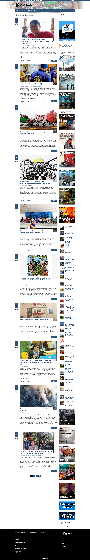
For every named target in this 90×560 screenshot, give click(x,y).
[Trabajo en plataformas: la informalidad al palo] (62, 352)
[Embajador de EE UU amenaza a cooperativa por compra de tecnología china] (62, 336)
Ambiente (22, 185)
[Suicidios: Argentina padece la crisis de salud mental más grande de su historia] (62, 228)
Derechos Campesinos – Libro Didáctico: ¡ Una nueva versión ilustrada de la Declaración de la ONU (35, 279)
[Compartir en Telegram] (31, 61)
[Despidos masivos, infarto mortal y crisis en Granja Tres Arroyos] (62, 384)
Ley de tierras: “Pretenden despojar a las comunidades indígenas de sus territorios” (69, 367)
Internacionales (23, 283)
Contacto (28, 0)
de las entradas (18, 551)
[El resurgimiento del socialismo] (62, 341)
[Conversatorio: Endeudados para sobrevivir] (62, 246)
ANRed (63, 538)
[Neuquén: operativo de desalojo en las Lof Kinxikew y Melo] (62, 295)
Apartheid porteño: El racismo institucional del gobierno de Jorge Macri (69, 346)
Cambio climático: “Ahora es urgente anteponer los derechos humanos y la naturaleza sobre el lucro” (36, 362)
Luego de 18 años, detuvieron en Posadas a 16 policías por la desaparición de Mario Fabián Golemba (69, 252)
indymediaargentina (67, 46)
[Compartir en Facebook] (24, 61)
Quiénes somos (24, 0)
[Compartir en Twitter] (26, 61)
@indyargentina (66, 44)
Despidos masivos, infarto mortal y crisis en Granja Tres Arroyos (69, 383)
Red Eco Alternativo (65, 540)
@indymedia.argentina (68, 45)
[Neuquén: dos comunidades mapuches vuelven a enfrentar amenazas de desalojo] (62, 397)
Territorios (24, 10)
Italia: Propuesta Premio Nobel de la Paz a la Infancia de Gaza (69, 289)
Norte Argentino (31, 86)
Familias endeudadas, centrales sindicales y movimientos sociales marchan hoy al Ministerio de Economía (69, 278)
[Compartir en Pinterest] (27, 61)
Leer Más (54, 60)
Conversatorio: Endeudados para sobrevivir (68, 245)
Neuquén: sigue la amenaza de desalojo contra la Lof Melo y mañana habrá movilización (69, 240)
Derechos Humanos (24, 45)
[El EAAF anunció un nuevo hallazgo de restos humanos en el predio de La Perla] (62, 330)
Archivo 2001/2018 (32, 0)
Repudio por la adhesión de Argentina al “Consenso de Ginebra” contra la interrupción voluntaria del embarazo (69, 319)
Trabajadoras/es (39, 86)
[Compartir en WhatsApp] (29, 61)
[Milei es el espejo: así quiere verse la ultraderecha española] (62, 378)
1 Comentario (16, 24)
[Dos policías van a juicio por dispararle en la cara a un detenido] (62, 373)
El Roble (63, 543)
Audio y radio (23, 455)
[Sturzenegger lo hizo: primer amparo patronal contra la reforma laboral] (62, 258)
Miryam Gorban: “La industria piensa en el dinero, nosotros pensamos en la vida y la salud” (36, 182)
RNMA (63, 537)
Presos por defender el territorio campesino (34, 319)
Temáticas (17, 10)
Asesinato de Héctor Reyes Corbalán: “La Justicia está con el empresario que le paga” (36, 452)
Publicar (34, 10)
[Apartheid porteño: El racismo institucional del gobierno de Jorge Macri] (62, 347)
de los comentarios (19, 552)
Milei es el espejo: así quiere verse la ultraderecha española (69, 378)
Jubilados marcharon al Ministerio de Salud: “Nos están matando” (69, 271)
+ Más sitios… (64, 547)
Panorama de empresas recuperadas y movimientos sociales (32, 132)
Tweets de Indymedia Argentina (64, 526)
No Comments (16, 70)
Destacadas (29, 45)
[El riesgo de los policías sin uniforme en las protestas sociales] (62, 284)
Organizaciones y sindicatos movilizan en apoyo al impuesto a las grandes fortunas (36, 232)
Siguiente (38, 475)
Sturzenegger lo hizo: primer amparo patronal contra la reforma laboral (69, 258)
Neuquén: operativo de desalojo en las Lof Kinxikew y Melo (69, 295)
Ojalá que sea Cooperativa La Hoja (31, 84)
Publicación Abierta (39, 0)
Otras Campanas (64, 544)
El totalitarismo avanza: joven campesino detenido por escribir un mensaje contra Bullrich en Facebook (36, 41)
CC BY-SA (20, 537)
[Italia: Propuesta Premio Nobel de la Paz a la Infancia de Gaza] (62, 290)
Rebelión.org (64, 546)
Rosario (35, 86)
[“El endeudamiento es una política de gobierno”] (62, 233)
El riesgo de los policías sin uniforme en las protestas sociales (69, 284)
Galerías (29, 10)
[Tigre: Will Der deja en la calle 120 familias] (62, 312)
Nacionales (33, 45)
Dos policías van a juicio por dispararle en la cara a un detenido (69, 372)
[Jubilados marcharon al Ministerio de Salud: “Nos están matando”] (62, 272)
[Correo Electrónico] (28, 61)
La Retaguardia (64, 541)
